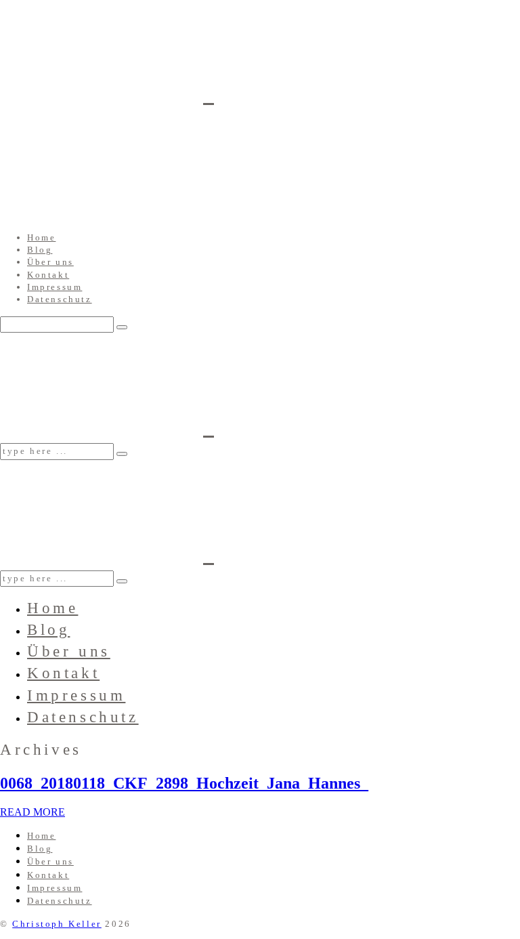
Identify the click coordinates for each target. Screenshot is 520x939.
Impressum (54, 287)
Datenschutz (59, 299)
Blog (39, 250)
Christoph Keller (57, 924)
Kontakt (48, 275)
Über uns (50, 262)
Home (41, 237)
